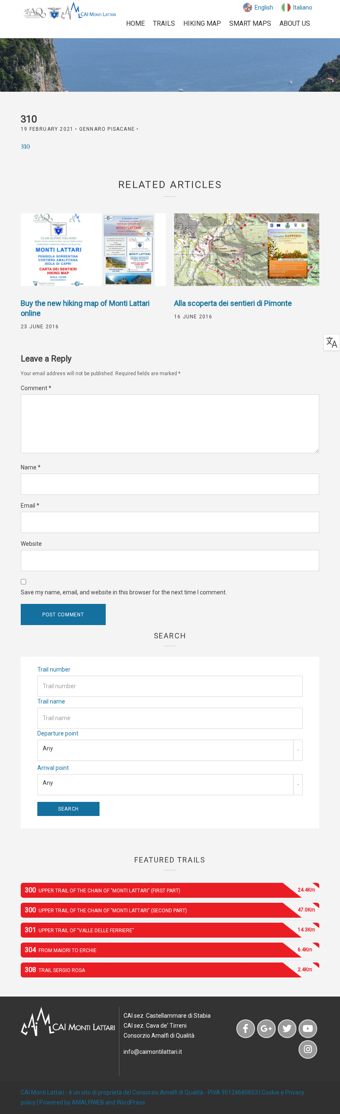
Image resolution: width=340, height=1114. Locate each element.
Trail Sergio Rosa (168, 970)
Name (31, 467)
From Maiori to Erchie (168, 950)
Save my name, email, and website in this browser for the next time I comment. (124, 592)
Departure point (57, 733)
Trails (164, 23)
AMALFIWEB (88, 1102)
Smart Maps (250, 23)
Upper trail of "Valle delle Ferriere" (170, 930)
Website (31, 543)
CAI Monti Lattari (42, 1092)
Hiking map (202, 23)
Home (135, 23)
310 (25, 146)
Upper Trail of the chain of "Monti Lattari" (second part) (170, 910)
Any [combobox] (48, 748)
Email (30, 505)
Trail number (53, 669)
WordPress (131, 1102)
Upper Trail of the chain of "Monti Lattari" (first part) (170, 890)
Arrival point (53, 768)
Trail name (51, 701)
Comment (36, 388)
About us (294, 23)
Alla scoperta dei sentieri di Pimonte (233, 303)
